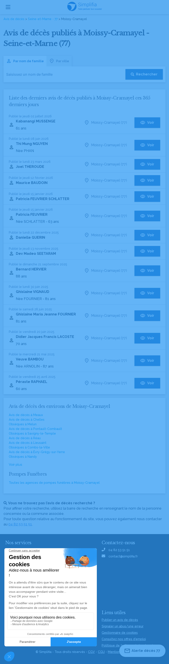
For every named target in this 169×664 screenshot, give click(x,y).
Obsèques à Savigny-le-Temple (32, 433)
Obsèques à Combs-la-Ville (29, 447)
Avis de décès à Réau (25, 438)
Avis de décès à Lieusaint (27, 443)
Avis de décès (14, 19)
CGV (91, 652)
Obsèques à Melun (23, 424)
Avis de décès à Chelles (26, 419)
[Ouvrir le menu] (8, 7)
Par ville (62, 61)
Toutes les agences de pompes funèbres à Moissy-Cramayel (54, 482)
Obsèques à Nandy (23, 456)
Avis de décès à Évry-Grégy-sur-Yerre (37, 452)
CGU (101, 652)
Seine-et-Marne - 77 (43, 19)
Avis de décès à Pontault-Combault (35, 429)
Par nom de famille (28, 61)
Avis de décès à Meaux (26, 415)
